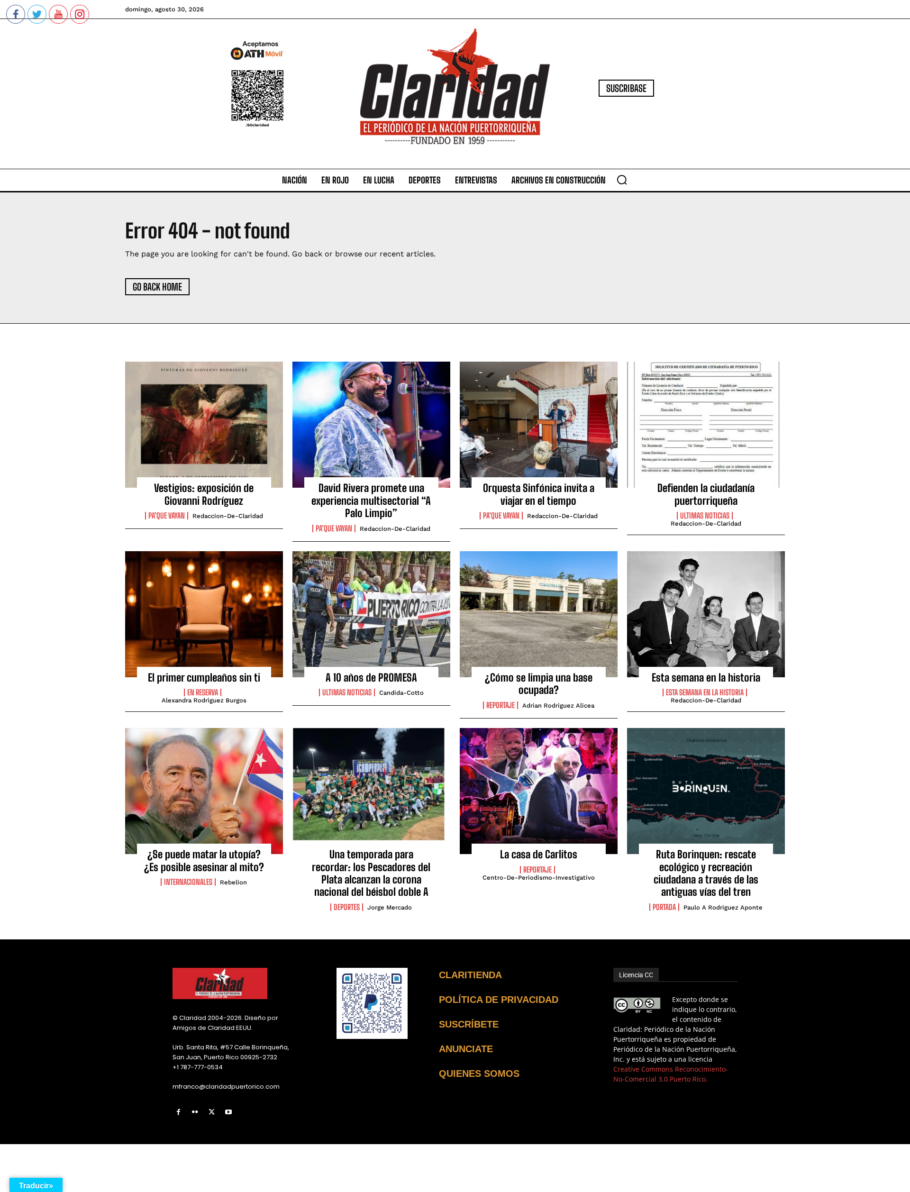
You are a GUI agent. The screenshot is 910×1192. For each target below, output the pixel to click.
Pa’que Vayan (166, 515)
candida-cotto (401, 692)
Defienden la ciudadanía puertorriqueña (706, 494)
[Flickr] (195, 1112)
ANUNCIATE (466, 1049)
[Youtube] (229, 1112)
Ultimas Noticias (704, 515)
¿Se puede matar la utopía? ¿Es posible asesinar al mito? (204, 860)
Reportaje (500, 705)
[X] (212, 1112)
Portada (664, 907)
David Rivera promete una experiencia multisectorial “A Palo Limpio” (371, 500)
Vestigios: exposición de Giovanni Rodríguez (204, 494)
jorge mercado (389, 907)
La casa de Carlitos (538, 854)
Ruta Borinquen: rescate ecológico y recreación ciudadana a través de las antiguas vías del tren (706, 873)
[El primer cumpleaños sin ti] (204, 614)
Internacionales (188, 882)
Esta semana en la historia (706, 677)
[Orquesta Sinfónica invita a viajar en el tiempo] (539, 425)
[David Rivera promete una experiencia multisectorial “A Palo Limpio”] (371, 425)
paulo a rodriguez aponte (723, 907)
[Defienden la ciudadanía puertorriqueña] (706, 425)
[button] (621, 179)
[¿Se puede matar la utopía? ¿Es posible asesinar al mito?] (204, 791)
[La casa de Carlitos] (539, 791)
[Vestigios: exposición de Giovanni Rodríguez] (204, 425)
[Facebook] (178, 1112)
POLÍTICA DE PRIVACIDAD (498, 999)
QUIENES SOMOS (479, 1073)
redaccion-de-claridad (227, 515)
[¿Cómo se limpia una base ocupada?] (539, 614)
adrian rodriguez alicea (558, 705)
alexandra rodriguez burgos (204, 700)
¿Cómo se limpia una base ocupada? (538, 683)
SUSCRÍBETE (469, 1024)
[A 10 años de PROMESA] (371, 614)
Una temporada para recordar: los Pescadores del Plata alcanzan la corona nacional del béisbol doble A (371, 873)
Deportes (347, 907)
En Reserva (202, 692)
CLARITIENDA (470, 975)
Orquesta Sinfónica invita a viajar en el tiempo (538, 494)
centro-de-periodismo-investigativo (538, 877)
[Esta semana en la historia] (706, 614)
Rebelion (233, 882)
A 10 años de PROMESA (371, 677)
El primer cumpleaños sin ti (204, 677)
